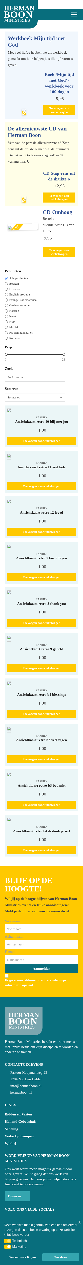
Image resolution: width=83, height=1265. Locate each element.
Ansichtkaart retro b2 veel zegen (41, 740)
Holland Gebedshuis (20, 1121)
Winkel (10, 1144)
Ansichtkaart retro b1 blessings (41, 695)
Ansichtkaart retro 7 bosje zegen (41, 558)
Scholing (11, 1129)
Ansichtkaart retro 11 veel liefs (41, 467)
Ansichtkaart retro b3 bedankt (41, 785)
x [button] (79, 1222)
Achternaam (14, 936)
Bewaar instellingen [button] (22, 1257)
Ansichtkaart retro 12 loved (41, 512)
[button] (7, 1241)
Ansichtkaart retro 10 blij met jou (41, 422)
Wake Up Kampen (19, 1136)
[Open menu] (72, 14)
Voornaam (12, 921)
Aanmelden (41, 969)
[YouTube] (15, 1217)
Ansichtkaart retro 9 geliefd (41, 649)
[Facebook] (7, 1217)
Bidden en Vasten (18, 1114)
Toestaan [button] (60, 1257)
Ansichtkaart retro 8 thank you (41, 604)
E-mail (10, 952)
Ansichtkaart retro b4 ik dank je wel (41, 831)
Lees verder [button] (20, 1234)
